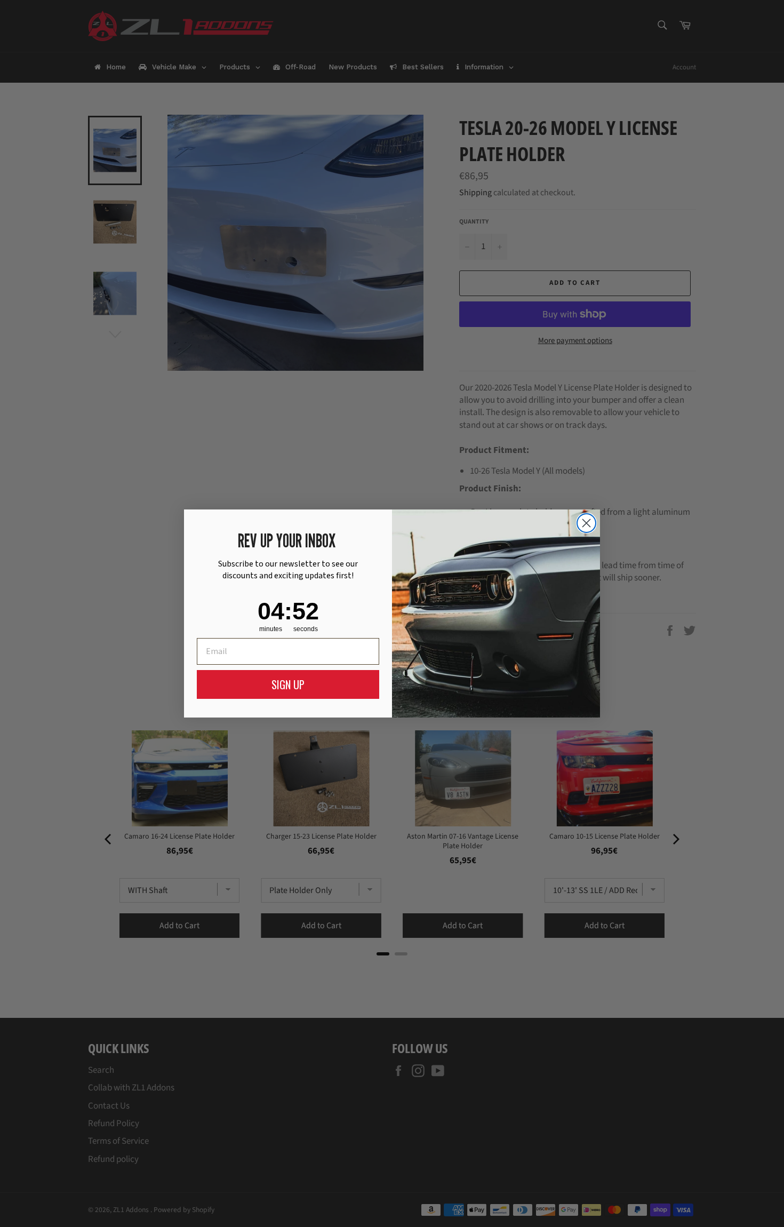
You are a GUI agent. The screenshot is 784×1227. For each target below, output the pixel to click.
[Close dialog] (586, 523)
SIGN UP (288, 684)
